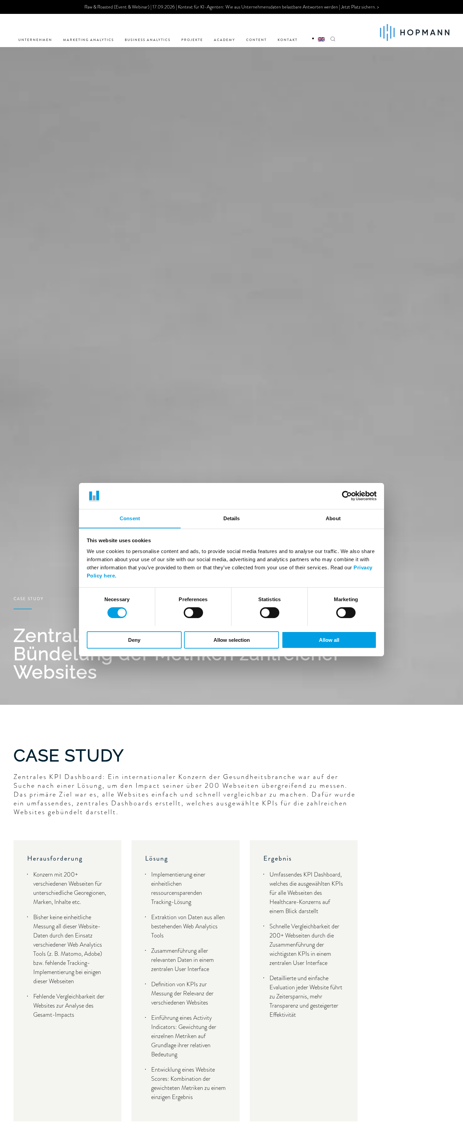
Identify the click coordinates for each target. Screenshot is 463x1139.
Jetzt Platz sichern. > (360, 6)
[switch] (193, 612)
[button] (333, 30)
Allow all (329, 639)
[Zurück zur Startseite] (414, 30)
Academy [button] (224, 39)
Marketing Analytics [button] (88, 39)
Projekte (192, 39)
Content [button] (256, 39)
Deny (134, 639)
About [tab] (333, 518)
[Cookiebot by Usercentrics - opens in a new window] (347, 496)
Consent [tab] (130, 518)
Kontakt (288, 39)
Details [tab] (231, 518)
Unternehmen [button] (35, 39)
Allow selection (232, 639)
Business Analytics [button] (147, 39)
